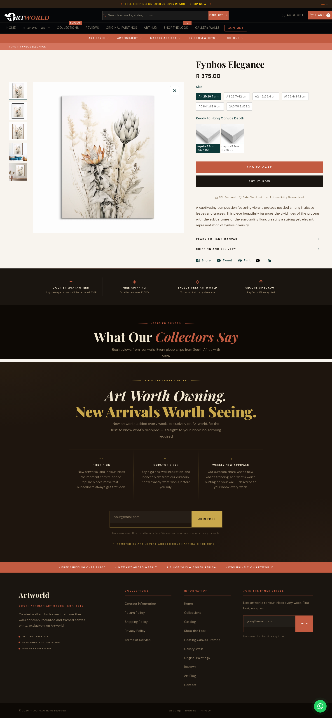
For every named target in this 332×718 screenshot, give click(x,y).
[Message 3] (327, 4)
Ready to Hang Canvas (216, 239)
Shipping (174, 710)
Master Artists (163, 38)
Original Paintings (121, 28)
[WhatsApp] (259, 260)
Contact (236, 28)
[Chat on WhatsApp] (320, 706)
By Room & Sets (202, 38)
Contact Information (140, 604)
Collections (69, 26)
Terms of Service (138, 640)
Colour (233, 38)
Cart (322, 15)
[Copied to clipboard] (271, 261)
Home (11, 28)
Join (304, 623)
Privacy (206, 710)
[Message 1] (323, 4)
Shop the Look (177, 26)
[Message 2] (326, 4)
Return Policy (135, 613)
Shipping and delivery (216, 249)
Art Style (97, 38)
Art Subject (127, 38)
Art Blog (190, 676)
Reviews (92, 28)
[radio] (208, 96)
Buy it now (260, 181)
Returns (190, 710)
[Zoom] (174, 90)
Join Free (206, 519)
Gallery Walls (207, 28)
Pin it (247, 260)
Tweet (227, 260)
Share (206, 260)
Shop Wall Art (35, 28)
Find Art (216, 15)
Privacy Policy (135, 631)
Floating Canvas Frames (202, 640)
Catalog (190, 622)
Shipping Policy (136, 622)
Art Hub (150, 28)
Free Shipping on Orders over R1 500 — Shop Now (166, 4)
